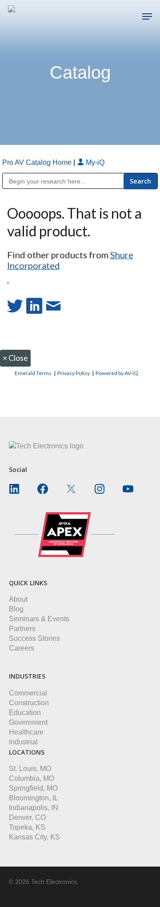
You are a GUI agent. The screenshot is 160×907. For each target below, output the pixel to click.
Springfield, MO (33, 788)
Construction (29, 703)
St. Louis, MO (30, 768)
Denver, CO (27, 817)
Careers (21, 648)
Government (28, 722)
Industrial (23, 742)
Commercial (28, 693)
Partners (22, 628)
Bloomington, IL (33, 798)
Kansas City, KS (34, 837)
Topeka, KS (27, 827)
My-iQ (94, 162)
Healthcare (26, 732)
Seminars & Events (39, 619)
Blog (16, 609)
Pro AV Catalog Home (37, 162)
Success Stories (34, 638)
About (18, 599)
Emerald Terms (33, 373)
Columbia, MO (31, 778)
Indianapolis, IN (33, 807)
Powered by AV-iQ (117, 373)
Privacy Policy (73, 373)
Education (25, 712)
